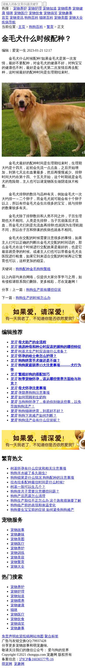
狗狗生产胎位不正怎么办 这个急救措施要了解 (45, 500)
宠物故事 (17, 530)
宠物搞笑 (51, 13)
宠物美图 (61, 17)
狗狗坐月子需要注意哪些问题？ (34, 491)
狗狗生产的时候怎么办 (33, 298)
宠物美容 (17, 557)
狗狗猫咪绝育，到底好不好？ (41, 411)
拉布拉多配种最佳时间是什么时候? (37, 482)
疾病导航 (9, 22)
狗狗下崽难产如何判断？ (37, 415)
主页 (21, 27)
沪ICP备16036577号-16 (36, 659)
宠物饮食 (36, 13)
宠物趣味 (17, 534)
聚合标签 (51, 636)
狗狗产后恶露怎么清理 (27, 496)
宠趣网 (19, 664)
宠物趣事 (65, 13)
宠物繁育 (17, 562)
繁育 (50, 27)
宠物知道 (50, 8)
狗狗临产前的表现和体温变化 (33, 505)
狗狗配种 (23, 269)
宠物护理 (35, 8)
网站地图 (37, 636)
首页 (5, 17)
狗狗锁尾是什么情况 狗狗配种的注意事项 (42, 477)
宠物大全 (76, 17)
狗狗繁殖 (44, 269)
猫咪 (9, 13)
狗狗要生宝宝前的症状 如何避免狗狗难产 (42, 510)
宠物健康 (17, 605)
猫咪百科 (46, 17)
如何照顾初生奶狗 (32, 397)
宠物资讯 (17, 17)
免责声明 (9, 636)
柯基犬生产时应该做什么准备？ (42, 351)
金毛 (33, 269)
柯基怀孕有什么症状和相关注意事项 (38, 468)
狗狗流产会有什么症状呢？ (39, 420)
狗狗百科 (31, 17)
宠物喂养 (64, 8)
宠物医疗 (21, 13)
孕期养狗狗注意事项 (34, 392)
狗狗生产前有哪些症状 (43, 289)
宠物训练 (17, 553)
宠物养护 (20, 8)
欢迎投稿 (23, 636)
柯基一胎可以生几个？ (27, 487)
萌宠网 (7, 664)
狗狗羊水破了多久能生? (28, 473)
